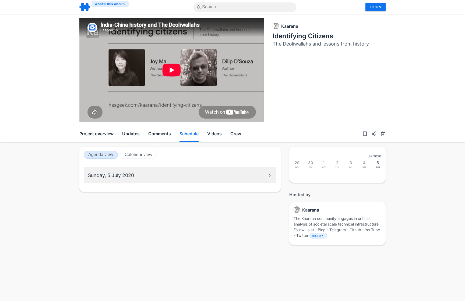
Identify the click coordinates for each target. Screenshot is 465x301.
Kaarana (289, 26)
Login (375, 7)
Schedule (189, 133)
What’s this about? (110, 4)
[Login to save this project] (364, 134)
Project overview (96, 133)
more (316, 235)
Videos (214, 133)
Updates (131, 133)
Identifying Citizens (303, 36)
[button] (371, 134)
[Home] (104, 7)
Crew (235, 133)
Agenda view (100, 154)
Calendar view (138, 154)
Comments (159, 133)
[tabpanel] (171, 70)
